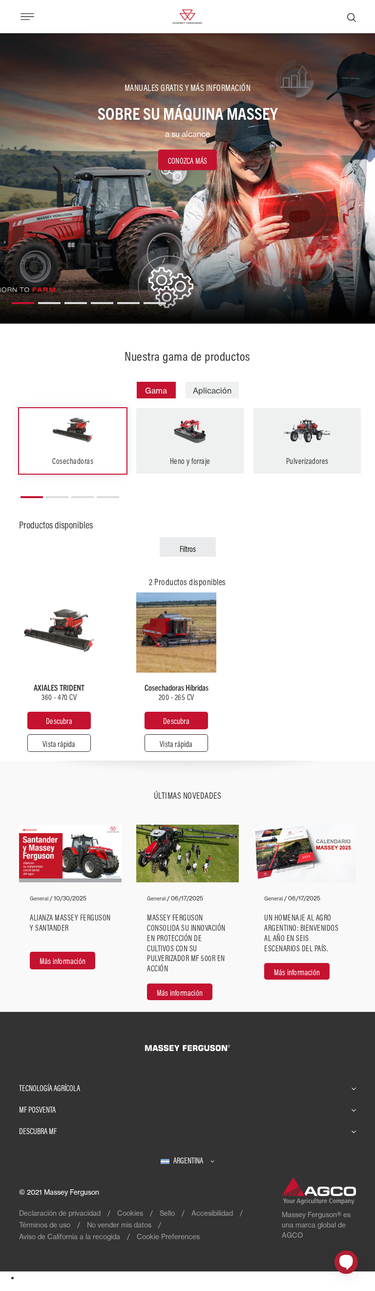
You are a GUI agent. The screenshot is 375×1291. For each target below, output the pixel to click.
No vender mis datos (119, 1225)
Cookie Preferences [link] (168, 1236)
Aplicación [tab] (212, 390)
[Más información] (70, 918)
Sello (167, 1213)
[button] (23, 299)
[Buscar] (351, 16)
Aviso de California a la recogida (69, 1236)
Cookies (130, 1213)
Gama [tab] (156, 390)
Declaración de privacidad (60, 1213)
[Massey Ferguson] (187, 16)
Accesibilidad (212, 1213)
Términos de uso (44, 1225)
